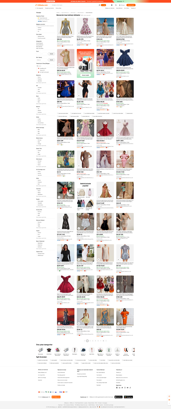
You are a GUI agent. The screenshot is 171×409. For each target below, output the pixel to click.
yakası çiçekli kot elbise (67, 363)
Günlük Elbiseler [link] (89, 12)
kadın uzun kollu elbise (116, 363)
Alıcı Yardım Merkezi (101, 372)
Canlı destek (99, 375)
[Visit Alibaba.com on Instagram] (125, 387)
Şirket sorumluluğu (42, 377)
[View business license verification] (97, 407)
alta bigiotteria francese (76, 113)
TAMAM (51, 53)
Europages (105, 402)
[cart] (116, 5)
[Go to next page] (106, 341)
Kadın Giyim (73, 12)
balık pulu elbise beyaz (63, 116)
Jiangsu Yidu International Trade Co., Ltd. (65, 106)
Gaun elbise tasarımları (97, 116)
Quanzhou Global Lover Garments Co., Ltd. (85, 177)
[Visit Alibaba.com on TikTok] (130, 387)
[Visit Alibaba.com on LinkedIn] (119, 387)
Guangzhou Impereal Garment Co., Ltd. (105, 73)
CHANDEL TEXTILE (61, 174)
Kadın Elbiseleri (81, 12)
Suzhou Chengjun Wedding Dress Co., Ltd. (105, 174)
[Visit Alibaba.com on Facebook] (117, 387)
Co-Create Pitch (41, 375)
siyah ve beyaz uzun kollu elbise (67, 360)
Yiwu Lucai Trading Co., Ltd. (122, 238)
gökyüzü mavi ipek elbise (43, 360)
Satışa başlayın (119, 375)
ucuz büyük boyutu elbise (89, 113)
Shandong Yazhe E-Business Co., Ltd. (124, 206)
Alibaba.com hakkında (43, 369)
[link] (169, 396)
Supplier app (83, 397)
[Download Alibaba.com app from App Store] (119, 397)
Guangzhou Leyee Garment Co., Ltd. (84, 146)
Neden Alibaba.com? (42, 372)
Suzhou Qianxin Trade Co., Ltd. (122, 76)
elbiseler (76, 363)
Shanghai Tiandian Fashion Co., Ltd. (64, 74)
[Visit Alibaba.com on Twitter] (122, 387)
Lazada (85, 402)
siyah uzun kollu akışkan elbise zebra (101, 363)
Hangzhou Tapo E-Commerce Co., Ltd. (85, 269)
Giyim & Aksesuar (65, 12)
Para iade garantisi (61, 375)
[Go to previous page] (84, 341)
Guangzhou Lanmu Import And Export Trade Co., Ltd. (105, 44)
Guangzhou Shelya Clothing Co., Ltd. (104, 240)
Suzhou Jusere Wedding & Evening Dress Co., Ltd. (125, 143)
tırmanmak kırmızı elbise (81, 360)
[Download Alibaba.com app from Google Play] (128, 397)
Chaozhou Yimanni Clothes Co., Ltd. (64, 207)
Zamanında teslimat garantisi (63, 377)
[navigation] (45, 177)
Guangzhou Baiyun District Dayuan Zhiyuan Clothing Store (85, 239)
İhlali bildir (99, 385)
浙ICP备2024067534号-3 (119, 407)
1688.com (72, 402)
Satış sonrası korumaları (62, 380)
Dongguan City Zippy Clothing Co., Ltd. (105, 269)
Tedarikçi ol (118, 372)
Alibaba (58, 12)
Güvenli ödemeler (61, 372)
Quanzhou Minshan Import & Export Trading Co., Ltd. (105, 146)
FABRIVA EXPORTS (120, 105)
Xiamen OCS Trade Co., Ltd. (102, 108)
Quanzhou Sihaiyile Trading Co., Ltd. (123, 271)
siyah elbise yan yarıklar (127, 360)
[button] (99, 5)
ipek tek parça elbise (75, 116)
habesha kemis (129, 113)
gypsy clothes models (86, 363)
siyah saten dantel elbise (63, 113)
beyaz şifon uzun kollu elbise (114, 360)
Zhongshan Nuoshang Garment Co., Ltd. (124, 177)
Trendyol (100, 402)
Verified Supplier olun (120, 380)
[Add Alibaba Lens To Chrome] (56, 397)
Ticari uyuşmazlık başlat (101, 377)
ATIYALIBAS (59, 143)
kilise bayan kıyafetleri (54, 363)
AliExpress (66, 402)
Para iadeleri (99, 380)
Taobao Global (91, 402)
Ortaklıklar (118, 382)
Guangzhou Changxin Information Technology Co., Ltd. (125, 43)
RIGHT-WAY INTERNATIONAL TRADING (65, 269)
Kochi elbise (103, 360)
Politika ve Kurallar (61, 385)
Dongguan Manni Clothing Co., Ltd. (84, 43)
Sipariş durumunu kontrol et (122, 377)
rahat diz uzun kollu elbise (118, 113)
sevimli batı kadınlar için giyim (103, 113)
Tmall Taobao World (79, 402)
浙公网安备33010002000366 (107, 407)
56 (103, 340)
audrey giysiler (54, 360)
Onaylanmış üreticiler (81, 373)
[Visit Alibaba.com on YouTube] (127, 387)
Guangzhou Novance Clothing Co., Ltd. (65, 44)
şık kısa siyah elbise (93, 360)
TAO (96, 402)
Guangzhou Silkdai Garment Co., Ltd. (64, 239)
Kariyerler (40, 380)
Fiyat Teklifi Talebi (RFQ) (82, 376)
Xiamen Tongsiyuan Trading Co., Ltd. (84, 107)
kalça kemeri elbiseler (42, 363)
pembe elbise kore (86, 116)
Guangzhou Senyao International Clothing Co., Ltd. (105, 207)
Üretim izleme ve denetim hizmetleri (65, 382)
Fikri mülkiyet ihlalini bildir (102, 382)
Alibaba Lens (45, 397)
